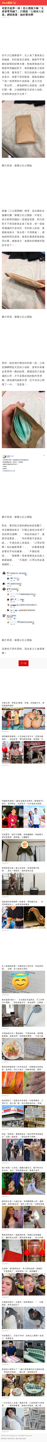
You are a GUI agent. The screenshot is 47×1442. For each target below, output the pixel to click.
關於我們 (4, 1438)
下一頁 (23, 663)
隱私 (20, 1438)
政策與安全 (11, 1438)
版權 (24, 1438)
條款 (17, 1438)
